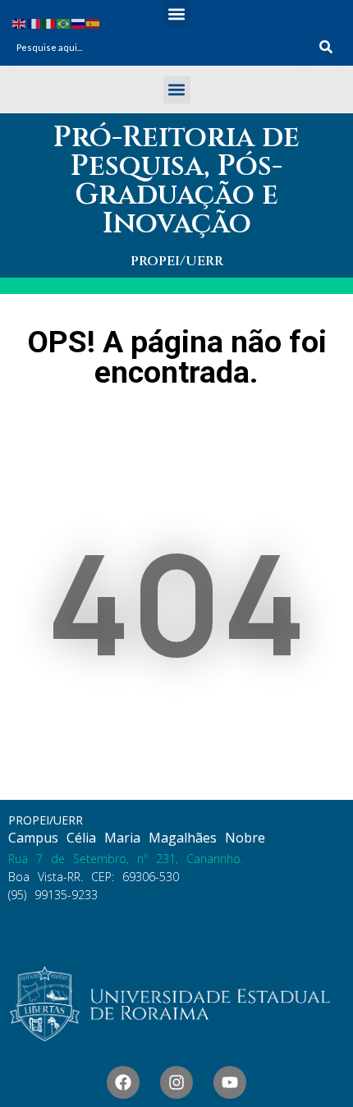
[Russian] (78, 22)
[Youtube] (229, 1082)
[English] (19, 22)
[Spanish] (93, 22)
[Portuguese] (64, 22)
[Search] (326, 47)
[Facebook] (123, 1082)
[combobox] (157, 47)
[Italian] (49, 22)
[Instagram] (176, 1082)
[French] (34, 22)
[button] (176, 13)
